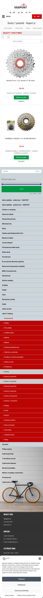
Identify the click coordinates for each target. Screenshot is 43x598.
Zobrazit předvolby (21, 591)
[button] (40, 559)
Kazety (28, 28)
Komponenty (19, 28)
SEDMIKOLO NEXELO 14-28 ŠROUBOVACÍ (20, 139)
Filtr (21, 189)
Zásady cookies (9, 595)
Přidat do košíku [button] (21, 97)
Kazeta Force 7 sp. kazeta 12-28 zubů (20, 81)
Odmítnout (21, 585)
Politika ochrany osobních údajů (26, 595)
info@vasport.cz (13, 542)
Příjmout (21, 579)
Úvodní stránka (8, 28)
